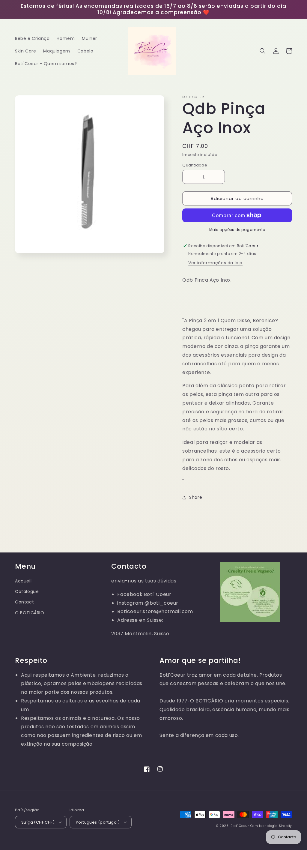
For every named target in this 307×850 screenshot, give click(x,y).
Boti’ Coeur (240, 826)
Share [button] (195, 497)
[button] (262, 51)
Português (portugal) (98, 822)
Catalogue (27, 591)
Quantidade (194, 165)
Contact (24, 602)
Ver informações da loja (215, 263)
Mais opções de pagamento (237, 229)
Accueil (23, 581)
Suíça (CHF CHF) (38, 822)
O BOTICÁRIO (29, 613)
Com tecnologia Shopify (271, 826)
